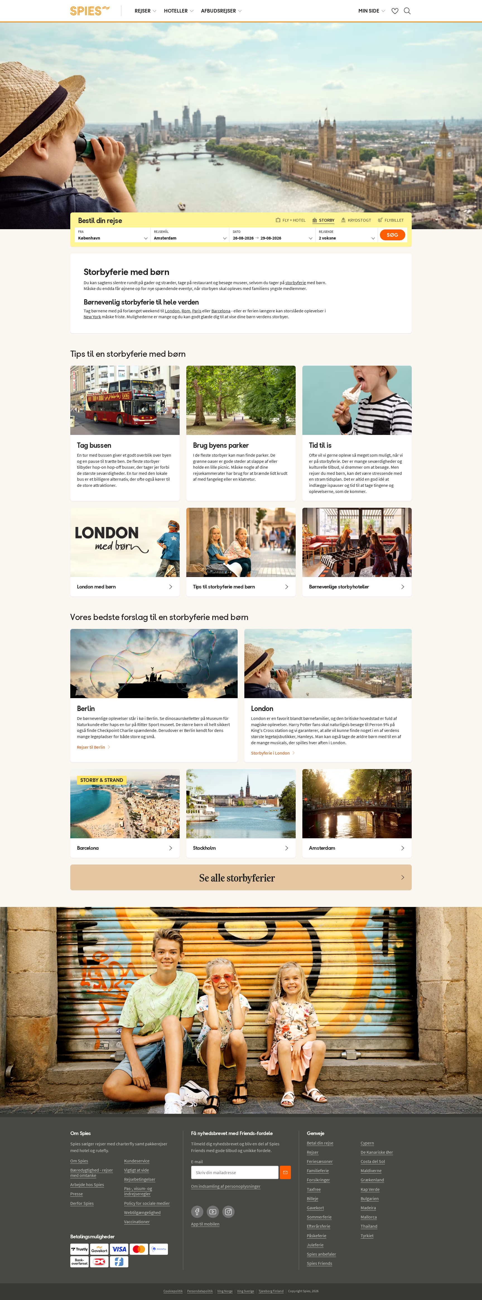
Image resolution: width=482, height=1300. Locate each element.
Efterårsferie (318, 1226)
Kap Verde (370, 1189)
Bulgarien (370, 1198)
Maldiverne (371, 1170)
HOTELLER (176, 11)
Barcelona (220, 310)
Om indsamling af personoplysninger (226, 1186)
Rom (186, 310)
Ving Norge (225, 1291)
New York (92, 316)
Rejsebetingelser (139, 1179)
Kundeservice (137, 1160)
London (172, 310)
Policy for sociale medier (147, 1203)
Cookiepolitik (173, 1291)
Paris (196, 310)
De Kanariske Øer (377, 1152)
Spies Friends (319, 1263)
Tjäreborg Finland (271, 1291)
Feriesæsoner (320, 1161)
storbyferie (295, 282)
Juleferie (315, 1245)
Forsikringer (318, 1179)
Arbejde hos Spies (87, 1184)
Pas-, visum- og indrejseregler (138, 1191)
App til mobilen (205, 1224)
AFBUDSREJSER (218, 11)
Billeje (312, 1198)
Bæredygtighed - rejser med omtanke (91, 1172)
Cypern (367, 1143)
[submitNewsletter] (285, 1172)
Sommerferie (319, 1217)
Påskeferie (316, 1235)
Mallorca (369, 1217)
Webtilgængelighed (142, 1212)
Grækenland (372, 1179)
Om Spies (79, 1160)
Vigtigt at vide (136, 1170)
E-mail (197, 1161)
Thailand (369, 1226)
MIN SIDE (368, 11)
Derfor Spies (82, 1203)
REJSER (143, 11)
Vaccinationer (137, 1221)
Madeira (368, 1207)
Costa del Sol (373, 1161)
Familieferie (318, 1170)
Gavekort (315, 1207)
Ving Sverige (245, 1291)
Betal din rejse (320, 1143)
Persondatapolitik (200, 1291)
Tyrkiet (367, 1235)
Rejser (313, 1152)
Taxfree (314, 1189)
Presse (76, 1193)
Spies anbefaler (321, 1254)
